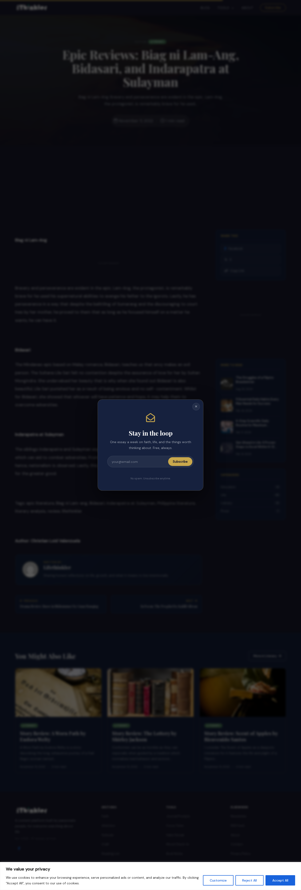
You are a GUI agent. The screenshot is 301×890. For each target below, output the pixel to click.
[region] (150, 876)
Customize (218, 880)
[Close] (196, 406)
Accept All (280, 880)
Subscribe (180, 462)
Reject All (249, 880)
